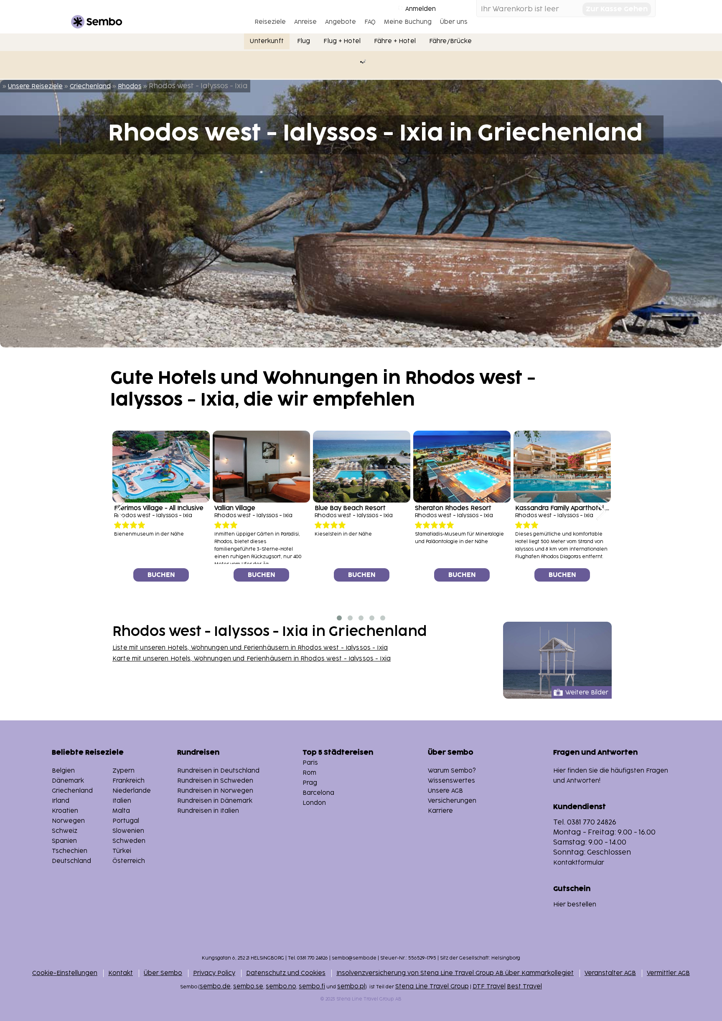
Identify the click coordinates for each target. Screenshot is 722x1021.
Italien (121, 801)
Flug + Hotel (342, 41)
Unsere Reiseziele (35, 86)
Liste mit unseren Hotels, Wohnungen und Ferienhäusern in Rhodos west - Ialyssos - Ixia (250, 648)
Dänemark (68, 781)
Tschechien (69, 851)
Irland (60, 801)
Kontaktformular (578, 862)
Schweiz (64, 831)
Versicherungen (452, 801)
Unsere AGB (445, 791)
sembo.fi (312, 986)
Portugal (125, 821)
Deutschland (71, 861)
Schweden (128, 841)
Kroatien (65, 811)
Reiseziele (270, 22)
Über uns (454, 22)
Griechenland (90, 86)
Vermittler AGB (668, 973)
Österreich (128, 861)
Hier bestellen (574, 904)
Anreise (305, 22)
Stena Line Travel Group (432, 986)
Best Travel (524, 986)
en (208, 811)
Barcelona (318, 793)
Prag (310, 783)
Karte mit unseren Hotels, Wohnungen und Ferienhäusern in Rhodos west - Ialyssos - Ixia (251, 658)
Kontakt (120, 973)
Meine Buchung (408, 22)
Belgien (63, 770)
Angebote (340, 22)
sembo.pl (351, 986)
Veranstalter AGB (610, 973)
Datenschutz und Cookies (285, 973)
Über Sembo (163, 973)
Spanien (64, 841)
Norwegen (68, 821)
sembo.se (248, 986)
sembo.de (215, 986)
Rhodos (130, 86)
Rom (309, 773)
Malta (121, 811)
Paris (310, 763)
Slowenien (128, 831)
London (314, 803)
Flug (303, 41)
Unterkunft (266, 41)
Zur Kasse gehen (617, 9)
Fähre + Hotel (395, 41)
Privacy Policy (214, 973)
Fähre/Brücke (450, 41)
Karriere (440, 811)
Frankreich (128, 781)
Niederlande (131, 791)
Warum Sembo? (452, 770)
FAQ (370, 22)
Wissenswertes (451, 781)
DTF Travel (489, 986)
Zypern (123, 770)
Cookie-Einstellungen (64, 973)
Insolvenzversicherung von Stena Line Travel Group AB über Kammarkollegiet (455, 973)
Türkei (121, 851)
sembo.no (281, 986)
